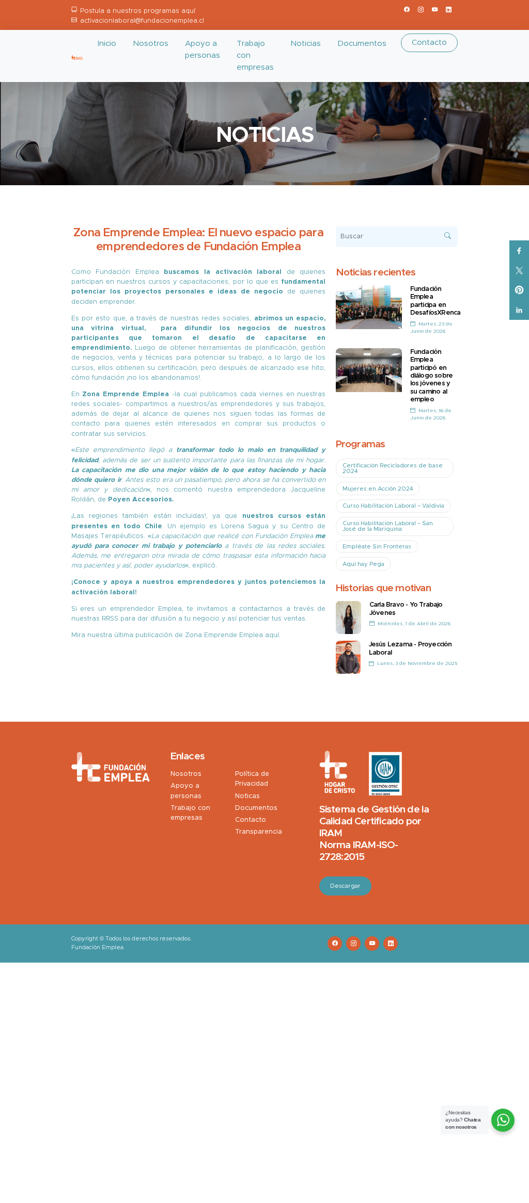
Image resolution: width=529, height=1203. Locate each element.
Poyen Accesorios (140, 499)
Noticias (305, 43)
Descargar (345, 886)
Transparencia (258, 831)
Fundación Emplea (127, 272)
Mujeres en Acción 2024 (378, 489)
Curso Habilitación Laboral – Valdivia (393, 506)
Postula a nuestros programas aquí (137, 11)
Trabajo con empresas (255, 55)
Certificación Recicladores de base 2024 (393, 468)
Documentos (361, 43)
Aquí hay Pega (363, 564)
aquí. (273, 635)
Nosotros (150, 43)
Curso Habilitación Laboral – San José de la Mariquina (388, 526)
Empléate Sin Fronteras (377, 546)
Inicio (107, 43)
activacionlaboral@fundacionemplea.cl (142, 21)
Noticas (247, 796)
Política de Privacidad (252, 779)
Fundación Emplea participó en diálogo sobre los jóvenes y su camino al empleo (431, 376)
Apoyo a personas (202, 49)
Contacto (429, 42)
